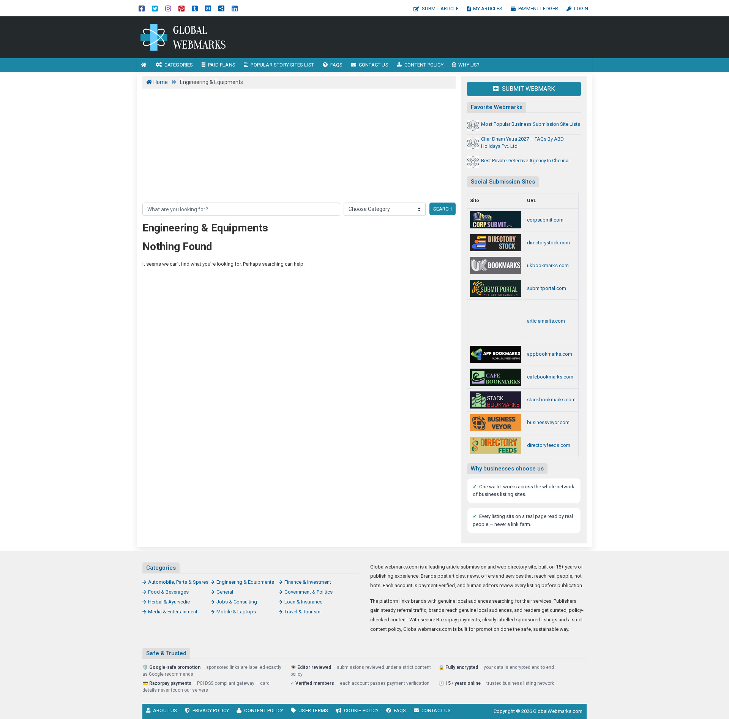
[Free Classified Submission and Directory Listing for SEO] (495, 288)
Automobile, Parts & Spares (178, 582)
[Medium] (208, 8)
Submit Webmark (527, 88)
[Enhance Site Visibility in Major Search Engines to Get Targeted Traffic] (495, 321)
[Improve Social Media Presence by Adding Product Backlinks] (495, 400)
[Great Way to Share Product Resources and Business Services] (495, 265)
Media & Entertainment (172, 611)
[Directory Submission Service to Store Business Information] (495, 242)
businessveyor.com (548, 422)
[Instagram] (168, 8)
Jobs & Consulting (236, 602)
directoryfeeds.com (548, 445)
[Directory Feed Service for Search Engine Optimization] (495, 445)
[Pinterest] (181, 8)
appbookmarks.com (549, 354)
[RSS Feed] (221, 8)
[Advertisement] (431, 37)
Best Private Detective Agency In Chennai (525, 160)
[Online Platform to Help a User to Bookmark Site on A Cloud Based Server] (188, 37)
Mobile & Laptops (236, 611)
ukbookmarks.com (548, 265)
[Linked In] (235, 8)
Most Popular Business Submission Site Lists (530, 124)
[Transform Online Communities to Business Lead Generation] (495, 422)
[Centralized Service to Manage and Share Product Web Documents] (495, 377)
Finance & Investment (307, 582)
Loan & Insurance (303, 602)
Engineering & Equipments (245, 582)
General (224, 592)
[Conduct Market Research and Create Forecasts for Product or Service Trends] (495, 354)
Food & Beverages (168, 592)
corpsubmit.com (545, 220)
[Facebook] (142, 8)
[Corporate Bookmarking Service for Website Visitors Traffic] (495, 219)
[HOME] (144, 65)
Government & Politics (308, 592)
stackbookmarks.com (551, 399)
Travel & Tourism (302, 611)
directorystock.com (548, 242)
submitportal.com (546, 288)
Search (442, 209)
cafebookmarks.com (550, 377)
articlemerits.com (546, 321)
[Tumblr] (195, 8)
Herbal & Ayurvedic (169, 602)
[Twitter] (155, 8)
